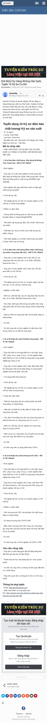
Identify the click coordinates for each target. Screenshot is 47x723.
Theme (19, 714)
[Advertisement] (23, 39)
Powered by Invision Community (23, 719)
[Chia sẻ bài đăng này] (43, 96)
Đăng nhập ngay (23, 667)
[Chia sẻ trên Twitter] (3, 696)
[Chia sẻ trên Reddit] (23, 696)
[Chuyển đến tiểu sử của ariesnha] (5, 94)
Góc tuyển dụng (35, 87)
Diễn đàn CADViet (14, 10)
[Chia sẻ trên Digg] (15, 696)
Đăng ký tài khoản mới (23, 647)
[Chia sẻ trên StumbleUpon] (27, 696)
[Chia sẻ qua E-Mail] (31, 696)
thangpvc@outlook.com (18, 588)
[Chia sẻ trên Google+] (11, 696)
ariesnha (7, 87)
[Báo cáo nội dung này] (39, 96)
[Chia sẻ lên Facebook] (7, 696)
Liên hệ (28, 714)
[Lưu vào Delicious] (19, 696)
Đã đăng (19, 96)
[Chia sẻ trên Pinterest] (35, 696)
